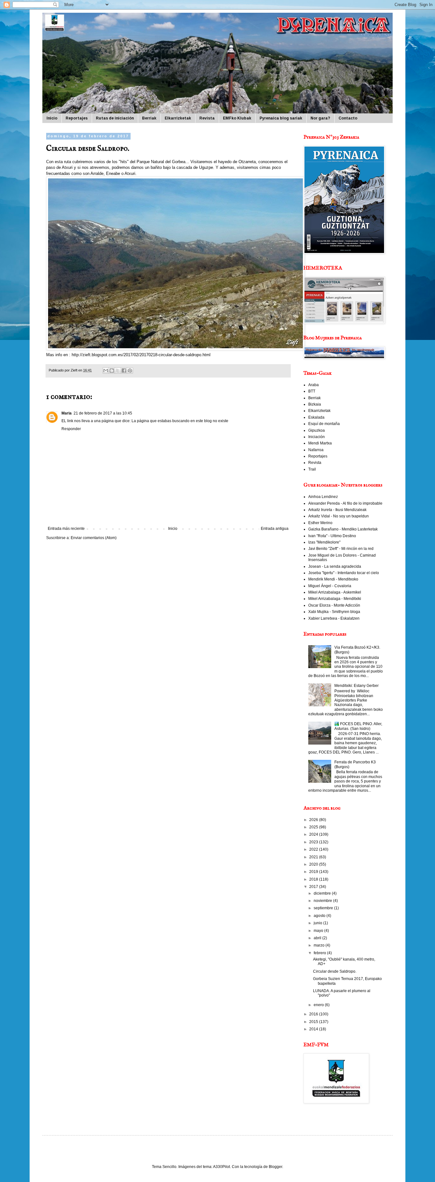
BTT (311, 391)
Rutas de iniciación (115, 118)
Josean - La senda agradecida (334, 566)
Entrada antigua (275, 528)
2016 (314, 1014)
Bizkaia (314, 404)
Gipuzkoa (316, 430)
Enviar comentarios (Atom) (94, 538)
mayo (319, 930)
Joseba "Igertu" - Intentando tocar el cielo (343, 573)
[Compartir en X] (118, 370)
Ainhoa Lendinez (323, 496)
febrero (320, 953)
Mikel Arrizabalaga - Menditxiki (334, 598)
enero (319, 1005)
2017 (314, 886)
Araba (313, 385)
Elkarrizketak (178, 118)
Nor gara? (320, 118)
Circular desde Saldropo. (334, 971)
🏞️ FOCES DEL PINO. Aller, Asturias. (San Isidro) (358, 726)
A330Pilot (221, 1166)
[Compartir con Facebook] (124, 370)
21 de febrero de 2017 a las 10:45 (103, 413)
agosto (320, 915)
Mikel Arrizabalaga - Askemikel (334, 592)
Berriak (149, 118)
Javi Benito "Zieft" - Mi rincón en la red (341, 548)
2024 (314, 834)
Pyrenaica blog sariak (281, 118)
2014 (314, 1029)
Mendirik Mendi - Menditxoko (333, 579)
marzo (319, 945)
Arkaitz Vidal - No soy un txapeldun (338, 516)
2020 (314, 864)
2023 (314, 842)
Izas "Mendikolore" (324, 542)
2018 (314, 879)
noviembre (323, 900)
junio (318, 923)
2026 (314, 820)
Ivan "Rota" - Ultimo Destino (332, 536)
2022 (314, 849)
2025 (314, 827)
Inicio (51, 118)
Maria (66, 413)
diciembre (323, 893)
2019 (314, 871)
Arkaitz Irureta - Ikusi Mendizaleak (337, 510)
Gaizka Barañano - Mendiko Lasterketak (343, 529)
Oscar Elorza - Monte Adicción (334, 605)
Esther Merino (320, 523)
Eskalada (316, 417)
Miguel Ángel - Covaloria (329, 586)
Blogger (275, 1166)
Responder (71, 429)
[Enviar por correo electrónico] (106, 370)
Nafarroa (316, 450)
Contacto (348, 118)
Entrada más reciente (66, 528)
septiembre (324, 908)
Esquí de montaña (324, 424)
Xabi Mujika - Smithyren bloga (334, 611)
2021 (314, 857)
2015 (314, 1022)
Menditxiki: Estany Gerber (356, 685)
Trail (312, 469)
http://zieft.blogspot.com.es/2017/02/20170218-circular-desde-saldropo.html (141, 354)
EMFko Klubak (237, 118)
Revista (207, 118)
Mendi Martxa (320, 443)
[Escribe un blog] (112, 370)
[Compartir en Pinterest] (130, 370)
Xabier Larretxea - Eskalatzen (334, 618)
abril (318, 938)
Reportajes (77, 118)
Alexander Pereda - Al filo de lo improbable (345, 503)
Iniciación (316, 437)
